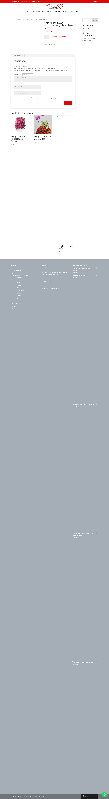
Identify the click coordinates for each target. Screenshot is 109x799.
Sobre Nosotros (38, 11)
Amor (18, 282)
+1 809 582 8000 (46, 281)
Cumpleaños (17, 19)
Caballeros (20, 288)
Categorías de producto (21, 275)
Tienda (48, 11)
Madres (19, 298)
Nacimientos (20, 301)
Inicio (29, 11)
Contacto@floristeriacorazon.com (51, 288)
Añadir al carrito (59, 37)
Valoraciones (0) (18, 55)
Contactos (74, 11)
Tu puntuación (18, 74)
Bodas (19, 285)
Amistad (19, 280)
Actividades (20, 277)
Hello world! (85, 28)
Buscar (95, 20)
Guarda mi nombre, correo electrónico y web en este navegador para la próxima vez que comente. (43, 98)
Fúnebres (19, 295)
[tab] (18, 55)
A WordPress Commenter (89, 38)
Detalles (19, 293)
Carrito (65, 11)
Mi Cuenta (58, 11)
